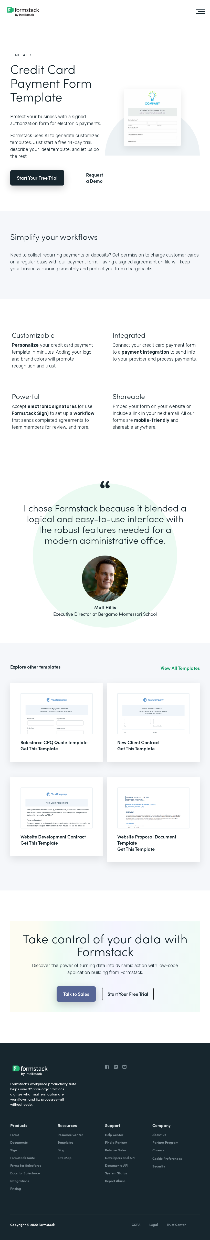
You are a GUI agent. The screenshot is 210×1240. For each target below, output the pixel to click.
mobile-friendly (151, 420)
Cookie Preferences (167, 1158)
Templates (21, 55)
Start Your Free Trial (37, 178)
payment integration (145, 352)
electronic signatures (52, 406)
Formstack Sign (29, 413)
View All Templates (180, 668)
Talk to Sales (76, 994)
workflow (84, 413)
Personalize (25, 345)
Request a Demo (94, 178)
